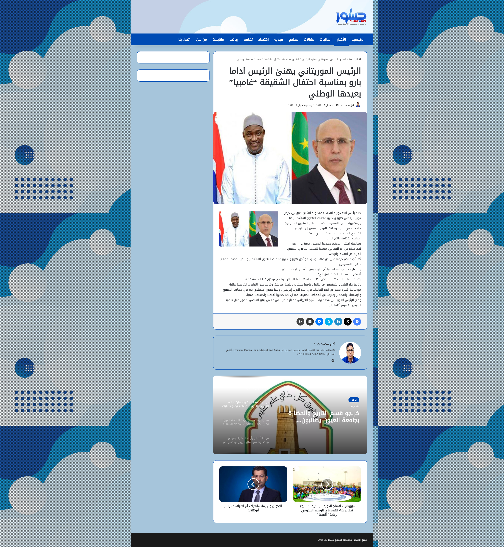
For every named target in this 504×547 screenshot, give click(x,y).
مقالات (309, 39)
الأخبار (341, 39)
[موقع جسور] (351, 17)
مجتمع (293, 39)
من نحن (201, 39)
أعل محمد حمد (346, 105)
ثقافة (248, 39)
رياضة (234, 39)
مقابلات (218, 39)
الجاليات (326, 39)
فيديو (278, 39)
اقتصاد (263, 39)
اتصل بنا (184, 39)
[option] (290, 415)
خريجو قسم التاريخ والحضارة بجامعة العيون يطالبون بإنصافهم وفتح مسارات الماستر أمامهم (319, 416)
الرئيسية (357, 39)
